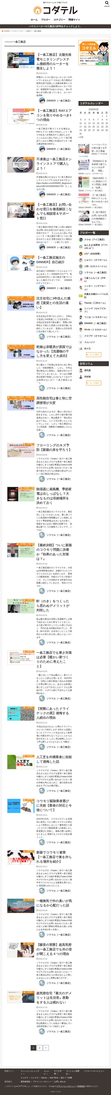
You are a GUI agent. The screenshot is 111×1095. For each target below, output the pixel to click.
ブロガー (45, 19)
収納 (33, 488)
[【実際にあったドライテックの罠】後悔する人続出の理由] (20, 714)
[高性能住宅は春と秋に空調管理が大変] (20, 403)
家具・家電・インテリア (25, 345)
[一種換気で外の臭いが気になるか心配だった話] (20, 906)
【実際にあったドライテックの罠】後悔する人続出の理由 (52, 713)
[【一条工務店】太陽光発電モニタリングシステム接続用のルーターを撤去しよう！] (20, 60)
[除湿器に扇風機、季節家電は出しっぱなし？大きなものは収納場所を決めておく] (20, 494)
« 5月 (81, 137)
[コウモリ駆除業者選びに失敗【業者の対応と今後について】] (20, 806)
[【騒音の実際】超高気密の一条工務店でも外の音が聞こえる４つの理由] (20, 950)
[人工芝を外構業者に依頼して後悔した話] (20, 762)
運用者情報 (25, 1082)
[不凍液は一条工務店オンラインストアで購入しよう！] (20, 165)
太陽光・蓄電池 (13, 399)
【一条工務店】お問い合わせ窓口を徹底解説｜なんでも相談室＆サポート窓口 (54, 211)
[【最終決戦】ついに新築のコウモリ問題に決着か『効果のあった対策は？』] (20, 550)
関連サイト (74, 19)
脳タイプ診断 (66, 1078)
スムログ (24, 1078)
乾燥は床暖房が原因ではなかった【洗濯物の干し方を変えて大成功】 (54, 351)
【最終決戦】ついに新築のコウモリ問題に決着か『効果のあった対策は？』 (54, 552)
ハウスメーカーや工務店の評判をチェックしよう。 (55, 26)
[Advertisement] (93, 82)
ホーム (34, 19)
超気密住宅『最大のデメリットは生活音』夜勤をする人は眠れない (54, 997)
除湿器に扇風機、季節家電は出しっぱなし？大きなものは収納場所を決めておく (54, 496)
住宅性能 (21, 397)
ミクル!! (58, 1091)
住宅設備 (28, 397)
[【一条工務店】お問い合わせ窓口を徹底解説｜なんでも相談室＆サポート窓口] (20, 210)
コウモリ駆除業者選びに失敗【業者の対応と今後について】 (54, 805)
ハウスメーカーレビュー (94, 1071)
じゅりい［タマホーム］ (94, 174)
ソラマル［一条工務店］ (59, 336)
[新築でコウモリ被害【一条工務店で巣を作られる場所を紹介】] (20, 857)
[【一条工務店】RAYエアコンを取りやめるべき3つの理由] (20, 116)
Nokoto (44, 1078)
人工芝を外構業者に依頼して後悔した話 (54, 759)
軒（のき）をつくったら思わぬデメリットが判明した (53, 605)
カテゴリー (59, 19)
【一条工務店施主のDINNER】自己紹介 (50, 260)
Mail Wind (54, 1078)
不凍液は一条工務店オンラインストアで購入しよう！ (54, 163)
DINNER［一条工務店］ (59, 100)
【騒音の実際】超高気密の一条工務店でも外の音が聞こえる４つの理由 (54, 949)
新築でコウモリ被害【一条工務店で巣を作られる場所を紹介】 (54, 857)
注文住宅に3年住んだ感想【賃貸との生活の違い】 (53, 303)
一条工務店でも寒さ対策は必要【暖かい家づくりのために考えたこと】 (54, 659)
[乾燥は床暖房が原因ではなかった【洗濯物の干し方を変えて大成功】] (20, 352)
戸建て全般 (12, 299)
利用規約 (81, 1086)
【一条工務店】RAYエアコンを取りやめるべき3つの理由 (54, 115)
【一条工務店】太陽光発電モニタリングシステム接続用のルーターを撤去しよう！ (53, 61)
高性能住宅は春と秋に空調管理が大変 (54, 400)
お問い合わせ (60, 1082)
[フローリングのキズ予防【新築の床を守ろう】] (20, 450)
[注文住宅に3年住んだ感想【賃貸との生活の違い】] (20, 303)
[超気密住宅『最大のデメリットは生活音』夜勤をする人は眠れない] (20, 997)
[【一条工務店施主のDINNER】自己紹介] (20, 263)
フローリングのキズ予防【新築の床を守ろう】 (54, 447)
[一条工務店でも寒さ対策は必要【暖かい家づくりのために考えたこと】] (20, 658)
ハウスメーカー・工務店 (17, 297)
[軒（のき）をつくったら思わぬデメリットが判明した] (20, 606)
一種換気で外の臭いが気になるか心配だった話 (54, 903)
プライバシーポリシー (42, 1082)
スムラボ (34, 1078)
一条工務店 (29, 53)
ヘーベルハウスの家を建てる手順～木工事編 (99, 147)
